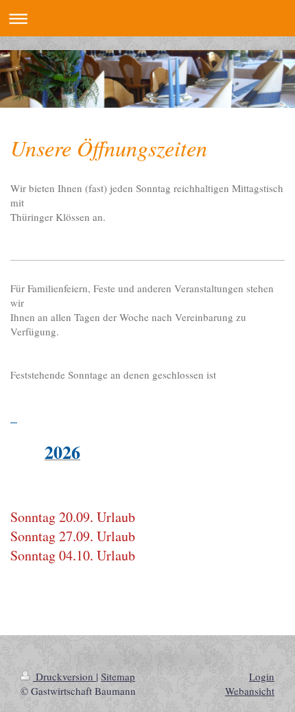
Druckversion (64, 676)
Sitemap (118, 676)
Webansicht (249, 691)
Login (261, 676)
